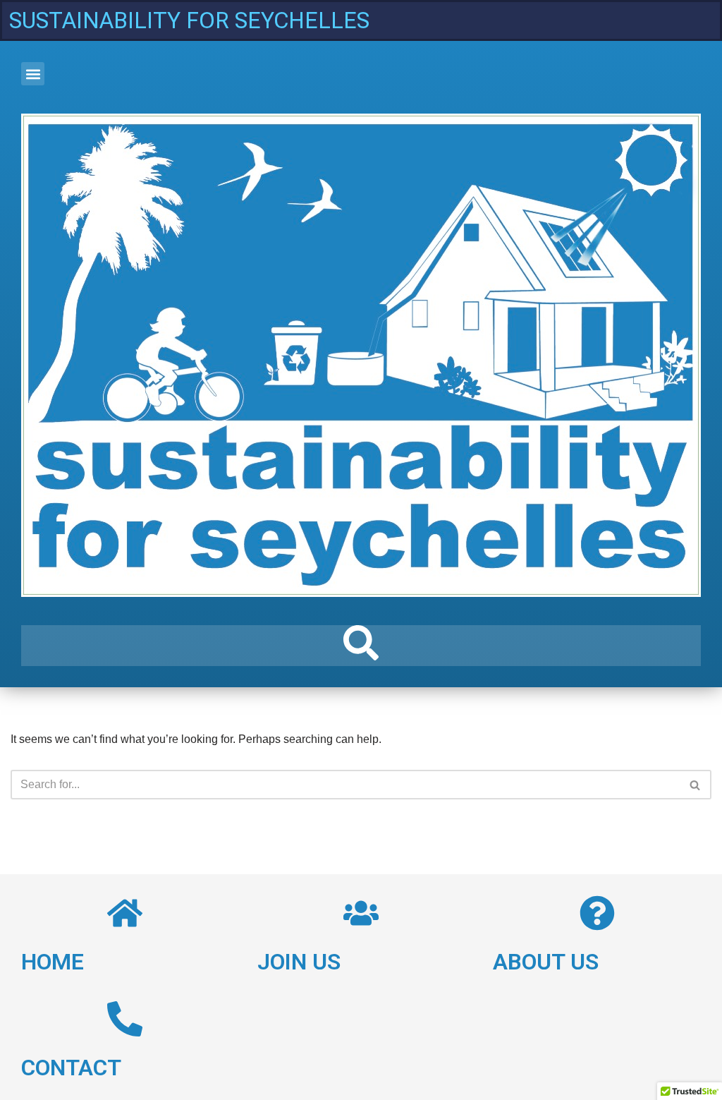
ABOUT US (546, 961)
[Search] (695, 784)
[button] (32, 73)
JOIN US (299, 961)
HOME (52, 961)
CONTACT (71, 1067)
